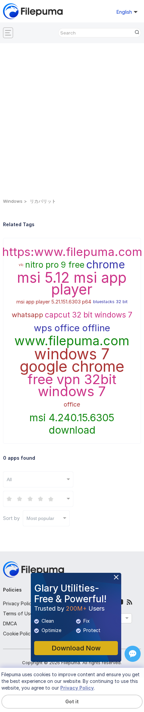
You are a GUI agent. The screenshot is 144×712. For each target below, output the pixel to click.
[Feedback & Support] (133, 654)
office (72, 404)
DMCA (10, 623)
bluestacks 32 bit (110, 301)
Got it (72, 701)
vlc (21, 265)
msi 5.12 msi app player (72, 283)
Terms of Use (18, 613)
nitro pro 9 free (54, 265)
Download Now (76, 648)
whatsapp (27, 315)
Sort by (28, 518)
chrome (105, 264)
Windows (12, 201)
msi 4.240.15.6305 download (71, 424)
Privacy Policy (18, 603)
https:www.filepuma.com (72, 251)
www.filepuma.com (71, 341)
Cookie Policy (18, 633)
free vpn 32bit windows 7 (71, 385)
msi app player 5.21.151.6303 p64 (53, 301)
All (9, 479)
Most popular (40, 518)
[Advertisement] (72, 122)
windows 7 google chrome (72, 360)
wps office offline (72, 328)
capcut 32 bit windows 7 (88, 314)
